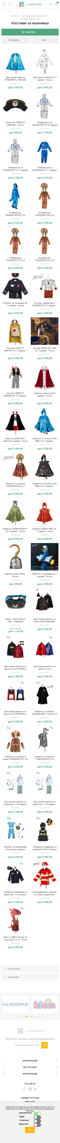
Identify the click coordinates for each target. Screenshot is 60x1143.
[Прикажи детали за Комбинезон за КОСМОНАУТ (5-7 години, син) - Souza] (44, 150)
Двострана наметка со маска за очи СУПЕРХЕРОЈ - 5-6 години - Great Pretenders (45, 670)
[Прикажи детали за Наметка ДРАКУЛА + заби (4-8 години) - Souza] (15, 421)
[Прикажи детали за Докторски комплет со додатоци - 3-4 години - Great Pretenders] (15, 784)
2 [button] (21, 1016)
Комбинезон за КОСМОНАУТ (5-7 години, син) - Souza (44, 170)
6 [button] (31, 1016)
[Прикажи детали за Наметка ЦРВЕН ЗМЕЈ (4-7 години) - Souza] (44, 511)
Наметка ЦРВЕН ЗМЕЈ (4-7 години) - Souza (44, 530)
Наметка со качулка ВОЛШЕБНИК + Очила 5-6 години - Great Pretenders (44, 714)
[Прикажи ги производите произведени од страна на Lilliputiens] (44, 1004)
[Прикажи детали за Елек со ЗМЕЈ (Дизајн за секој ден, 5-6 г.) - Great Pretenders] (15, 920)
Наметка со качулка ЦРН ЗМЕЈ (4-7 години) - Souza (45, 486)
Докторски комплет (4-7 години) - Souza (45, 78)
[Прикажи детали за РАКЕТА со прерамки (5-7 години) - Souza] (44, 557)
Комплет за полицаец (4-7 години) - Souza (15, 304)
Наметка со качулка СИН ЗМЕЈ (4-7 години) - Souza (45, 441)
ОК (30, 1130)
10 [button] (40, 1016)
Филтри (30, 32)
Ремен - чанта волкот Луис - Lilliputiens (15, 620)
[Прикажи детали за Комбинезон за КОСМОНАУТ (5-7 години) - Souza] (15, 150)
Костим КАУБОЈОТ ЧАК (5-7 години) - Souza (44, 349)
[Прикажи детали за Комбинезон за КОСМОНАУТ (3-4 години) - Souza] (44, 105)
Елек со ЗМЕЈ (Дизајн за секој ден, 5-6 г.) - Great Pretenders (15, 939)
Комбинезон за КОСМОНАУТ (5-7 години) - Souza (15, 170)
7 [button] (33, 1016)
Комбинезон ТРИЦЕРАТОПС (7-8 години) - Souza (44, 260)
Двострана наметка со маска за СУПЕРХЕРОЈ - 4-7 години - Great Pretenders (15, 715)
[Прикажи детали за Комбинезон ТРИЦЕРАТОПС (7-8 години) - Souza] (44, 241)
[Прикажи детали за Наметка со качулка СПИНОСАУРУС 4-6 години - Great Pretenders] (44, 739)
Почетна (15, 16)
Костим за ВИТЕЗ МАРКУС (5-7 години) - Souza (15, 350)
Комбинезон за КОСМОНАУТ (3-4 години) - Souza (44, 125)
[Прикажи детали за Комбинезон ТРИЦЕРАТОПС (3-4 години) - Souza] (44, 195)
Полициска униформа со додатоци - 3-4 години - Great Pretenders (15, 894)
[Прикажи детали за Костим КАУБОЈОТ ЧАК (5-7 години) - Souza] (44, 331)
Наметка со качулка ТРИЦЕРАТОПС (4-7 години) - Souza (15, 486)
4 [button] (26, 1016)
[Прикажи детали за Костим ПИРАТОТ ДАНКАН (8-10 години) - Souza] (15, 376)
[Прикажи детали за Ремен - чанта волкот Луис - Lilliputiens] (15, 602)
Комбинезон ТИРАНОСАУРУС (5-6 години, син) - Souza (15, 215)
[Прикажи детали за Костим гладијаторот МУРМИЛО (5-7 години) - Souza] (44, 286)
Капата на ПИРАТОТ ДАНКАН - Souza (15, 123)
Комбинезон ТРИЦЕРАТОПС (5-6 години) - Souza (15, 260)
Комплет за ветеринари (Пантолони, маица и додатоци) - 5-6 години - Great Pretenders (15, 851)
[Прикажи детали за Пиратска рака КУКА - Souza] (15, 557)
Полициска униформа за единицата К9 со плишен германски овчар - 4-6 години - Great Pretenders (45, 851)
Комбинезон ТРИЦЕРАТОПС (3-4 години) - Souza (44, 215)
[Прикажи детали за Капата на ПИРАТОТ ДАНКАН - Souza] (15, 105)
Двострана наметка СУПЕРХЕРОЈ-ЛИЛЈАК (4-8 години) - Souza (15, 80)
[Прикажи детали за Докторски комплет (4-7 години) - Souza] (44, 60)
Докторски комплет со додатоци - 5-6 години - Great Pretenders (44, 804)
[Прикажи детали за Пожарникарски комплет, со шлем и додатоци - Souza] (44, 875)
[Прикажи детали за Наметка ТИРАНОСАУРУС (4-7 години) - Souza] (15, 511)
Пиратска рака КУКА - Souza (15, 575)
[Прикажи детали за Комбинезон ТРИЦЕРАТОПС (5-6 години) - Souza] (15, 241)
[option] (15, 1004)
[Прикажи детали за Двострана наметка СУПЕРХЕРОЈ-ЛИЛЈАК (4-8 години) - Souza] (15, 60)
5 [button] (29, 1016)
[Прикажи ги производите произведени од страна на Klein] (15, 1004)
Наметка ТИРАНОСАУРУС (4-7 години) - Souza (15, 530)
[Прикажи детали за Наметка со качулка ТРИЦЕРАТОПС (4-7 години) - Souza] (15, 466)
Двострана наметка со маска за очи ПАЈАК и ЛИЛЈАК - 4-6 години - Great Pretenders (15, 670)
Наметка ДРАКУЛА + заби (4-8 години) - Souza (15, 439)
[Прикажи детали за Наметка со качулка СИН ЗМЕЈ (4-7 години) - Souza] (44, 421)
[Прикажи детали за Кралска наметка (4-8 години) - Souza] (44, 376)
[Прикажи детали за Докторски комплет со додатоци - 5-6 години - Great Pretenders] (44, 784)
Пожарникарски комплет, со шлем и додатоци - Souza (44, 894)
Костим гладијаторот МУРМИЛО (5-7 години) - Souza (45, 305)
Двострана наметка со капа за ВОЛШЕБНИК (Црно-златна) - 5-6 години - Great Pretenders (45, 623)
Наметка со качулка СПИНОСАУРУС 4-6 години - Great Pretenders (45, 759)
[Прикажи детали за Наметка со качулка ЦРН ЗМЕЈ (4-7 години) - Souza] (44, 466)
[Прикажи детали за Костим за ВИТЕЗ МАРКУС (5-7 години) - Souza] (15, 331)
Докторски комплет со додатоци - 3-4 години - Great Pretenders (15, 804)
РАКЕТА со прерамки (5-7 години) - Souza (44, 575)
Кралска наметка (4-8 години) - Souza (44, 394)
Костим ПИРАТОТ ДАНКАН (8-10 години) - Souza (15, 396)
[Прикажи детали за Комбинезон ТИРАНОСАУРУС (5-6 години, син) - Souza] (15, 195)
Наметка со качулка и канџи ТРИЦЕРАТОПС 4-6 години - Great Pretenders (15, 759)
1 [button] (19, 1016)
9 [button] (38, 1016)
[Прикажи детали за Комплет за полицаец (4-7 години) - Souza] (15, 286)
